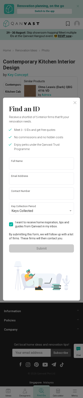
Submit (41, 248)
